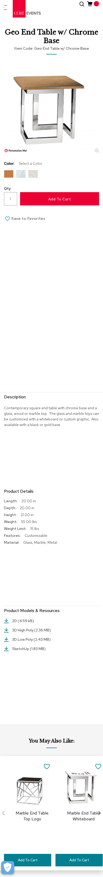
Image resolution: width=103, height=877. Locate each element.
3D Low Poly (23, 639)
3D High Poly (23, 630)
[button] (46, 766)
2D (15, 620)
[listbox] (51, 175)
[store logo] (26, 9)
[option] (8, 174)
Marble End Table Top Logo (32, 816)
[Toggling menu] (5, 7)
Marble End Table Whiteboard (83, 816)
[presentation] (99, 813)
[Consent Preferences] (7, 867)
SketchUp (21, 648)
